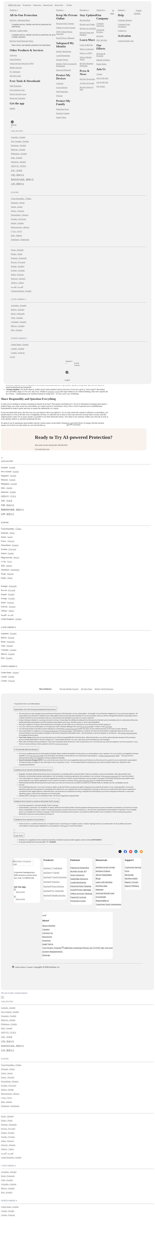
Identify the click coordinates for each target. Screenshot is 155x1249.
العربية (10, 615)
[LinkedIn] (136, 852)
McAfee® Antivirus (52, 882)
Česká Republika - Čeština (21, 199)
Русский (11, 590)
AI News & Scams (87, 83)
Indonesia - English (18, 162)
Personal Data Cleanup (65, 24)
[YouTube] (130, 852)
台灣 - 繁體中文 (17, 184)
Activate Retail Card (125, 41)
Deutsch (15, 545)
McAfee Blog (85, 20)
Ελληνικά (12, 549)
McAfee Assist (15, 76)
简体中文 (10, 505)
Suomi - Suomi (16, 207)
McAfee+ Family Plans (18, 31)
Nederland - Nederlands (20, 240)
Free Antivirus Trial (17, 90)
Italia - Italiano (16, 235)
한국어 (13, 496)
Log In (12, 357)
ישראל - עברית (16, 231)
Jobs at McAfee (102, 78)
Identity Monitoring (63, 51)
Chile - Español (17, 318)
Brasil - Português (18, 314)
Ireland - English (17, 223)
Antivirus (13, 55)
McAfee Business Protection (86, 65)
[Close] (2, 457)
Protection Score (62, 109)
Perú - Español (16, 330)
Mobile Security (16, 68)
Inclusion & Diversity (100, 55)
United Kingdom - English (21, 291)
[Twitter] (120, 852)
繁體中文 (20, 510)
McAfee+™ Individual (53, 868)
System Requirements (129, 733)
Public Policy (101, 64)
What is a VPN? (86, 53)
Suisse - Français (17, 275)
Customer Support (125, 20)
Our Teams (100, 86)
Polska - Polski (16, 254)
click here (108, 727)
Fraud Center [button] (137, 12)
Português (13, 586)
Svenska (11, 598)
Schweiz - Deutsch (18, 279)
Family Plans (61, 117)
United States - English (19, 345)
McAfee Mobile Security (69, 689)
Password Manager (63, 70)
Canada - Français (18, 353)
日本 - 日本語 (16, 171)
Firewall (59, 96)
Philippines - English (19, 154)
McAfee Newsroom (87, 79)
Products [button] (26, 5)
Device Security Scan (18, 94)
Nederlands (15, 570)
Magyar (16, 557)
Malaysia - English (18, 150)
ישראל (9, 562)
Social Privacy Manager (65, 38)
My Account (84, 727)
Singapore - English (18, 145)
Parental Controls (62, 113)
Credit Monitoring (63, 56)
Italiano (9, 566)
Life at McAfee (102, 82)
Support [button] (121, 10)
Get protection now (42, 449)
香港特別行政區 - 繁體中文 (22, 179)
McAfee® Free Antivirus (54, 886)
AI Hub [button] (69, 5)
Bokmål (10, 574)
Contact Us (122, 31)
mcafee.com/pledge (27, 764)
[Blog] (141, 852)
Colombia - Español (18, 322)
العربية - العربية (17, 287)
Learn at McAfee (86, 45)
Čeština (18, 529)
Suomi (10, 537)
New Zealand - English (20, 141)
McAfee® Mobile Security (55, 895)
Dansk (12, 533)
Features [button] (36, 5)
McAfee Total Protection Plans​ (21, 41)
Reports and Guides (87, 24)
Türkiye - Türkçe (17, 283)
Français (11, 541)
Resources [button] (47, 5)
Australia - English (18, 137)
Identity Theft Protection (104, 689)
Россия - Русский (18, 262)
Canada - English (17, 349)
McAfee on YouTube (88, 28)
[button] (79, 125)
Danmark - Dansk (18, 203)
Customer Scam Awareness (124, 25)
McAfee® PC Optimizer (54, 891)
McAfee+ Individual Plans (20, 20)
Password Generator (17, 98)
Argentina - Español (18, 306)
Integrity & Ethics (103, 60)
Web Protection (15, 86)
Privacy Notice (67, 731)
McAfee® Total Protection (55, 877)
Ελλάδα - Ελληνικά (18, 219)
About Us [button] (58, 5)
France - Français (17, 211)
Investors (99, 36)
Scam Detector (15, 59)
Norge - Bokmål (17, 250)
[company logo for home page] (14, 5)
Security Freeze (62, 60)
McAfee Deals (86, 689)
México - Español (17, 326)
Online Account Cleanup (65, 28)
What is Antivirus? (87, 49)
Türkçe (11, 611)
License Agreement (51, 731)
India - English (16, 158)
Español (11, 594)
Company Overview (100, 25)
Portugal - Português (19, 258)
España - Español (17, 266)
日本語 (9, 501)
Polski (10, 578)
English (12, 467)
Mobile (12, 108)
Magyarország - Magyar (20, 227)
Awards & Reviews (100, 31)
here (65, 826)
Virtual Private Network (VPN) (22, 64)
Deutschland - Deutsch (19, 215)
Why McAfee (101, 40)
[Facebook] (125, 852)
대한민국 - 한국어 (18, 166)
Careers (99, 74)
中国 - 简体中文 (17, 175)
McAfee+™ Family (51, 872)
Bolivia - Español (17, 310)
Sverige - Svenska (18, 270)
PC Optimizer (15, 72)
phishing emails (54, 392)
